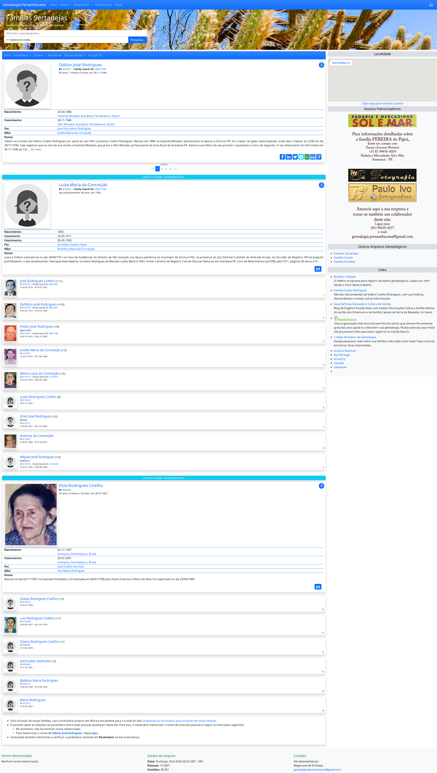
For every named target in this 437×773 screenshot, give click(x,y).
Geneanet (340, 367)
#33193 (26, 284)
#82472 (26, 683)
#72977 (26, 703)
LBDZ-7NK (53, 333)
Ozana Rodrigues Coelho (39, 641)
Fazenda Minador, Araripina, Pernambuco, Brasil (88, 116)
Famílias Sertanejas (346, 253)
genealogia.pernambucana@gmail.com (317, 769)
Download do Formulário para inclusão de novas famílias (179, 721)
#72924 (26, 439)
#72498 (26, 621)
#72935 (26, 464)
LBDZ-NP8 (100, 69)
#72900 (26, 400)
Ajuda (118, 5)
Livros (53, 5)
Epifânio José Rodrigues (38, 304)
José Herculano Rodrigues (74, 128)
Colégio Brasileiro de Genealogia (355, 337)
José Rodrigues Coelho (37, 281)
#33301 (26, 333)
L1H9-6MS (53, 464)
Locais (64, 5)
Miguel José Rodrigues (37, 457)
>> (175, 168)
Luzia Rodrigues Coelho (38, 396)
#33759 (26, 307)
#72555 (26, 602)
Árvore (38, 55)
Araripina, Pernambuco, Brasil (77, 554)
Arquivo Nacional (345, 351)
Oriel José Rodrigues (35, 416)
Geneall (339, 363)
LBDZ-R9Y (53, 307)
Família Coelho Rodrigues (350, 290)
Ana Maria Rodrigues (71, 571)
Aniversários (82, 5)
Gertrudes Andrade (35, 661)
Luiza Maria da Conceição (83, 184)
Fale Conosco (103, 5)
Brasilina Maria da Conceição (76, 249)
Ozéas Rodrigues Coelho (39, 598)
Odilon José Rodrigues (80, 64)
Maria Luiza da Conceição (39, 373)
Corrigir (93, 55)
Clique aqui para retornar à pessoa (382, 103)
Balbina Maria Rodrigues (39, 680)
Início (7, 55)
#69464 (26, 664)
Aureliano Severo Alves (72, 244)
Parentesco (21, 55)
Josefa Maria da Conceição (74, 133)
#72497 (26, 353)
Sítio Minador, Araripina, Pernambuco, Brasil (86, 124)
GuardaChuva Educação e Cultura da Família (362, 304)
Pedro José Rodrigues (36, 326)
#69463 (26, 644)
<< (152, 168)
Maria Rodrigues (33, 700)
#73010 (26, 376)
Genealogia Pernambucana (24, 4)
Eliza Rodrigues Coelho (81, 485)
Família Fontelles (344, 262)
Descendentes (73, 55)
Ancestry (339, 359)
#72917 (26, 423)
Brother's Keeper (345, 277)
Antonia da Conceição (37, 435)
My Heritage (342, 355)
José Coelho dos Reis (71, 566)
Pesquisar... (137, 40)
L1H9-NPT (53, 376)
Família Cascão (343, 257)
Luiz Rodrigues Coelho (37, 618)
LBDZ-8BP (53, 284)
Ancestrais (55, 55)
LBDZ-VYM (100, 189)
